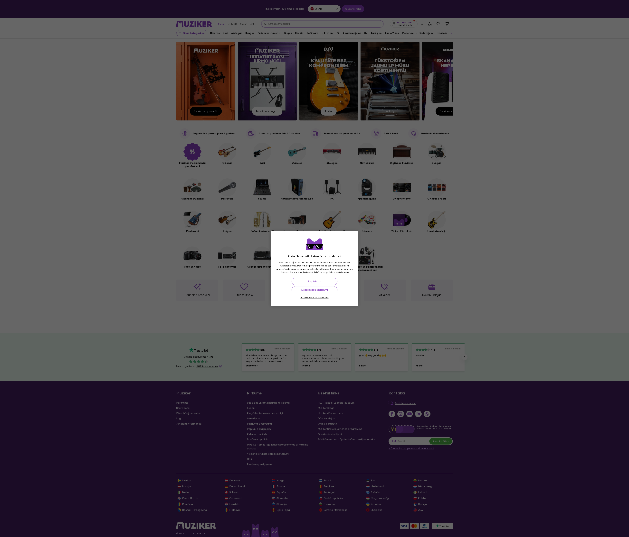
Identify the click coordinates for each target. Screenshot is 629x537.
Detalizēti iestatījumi (314, 290)
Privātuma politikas (324, 272)
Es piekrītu (314, 281)
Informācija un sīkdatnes (315, 297)
